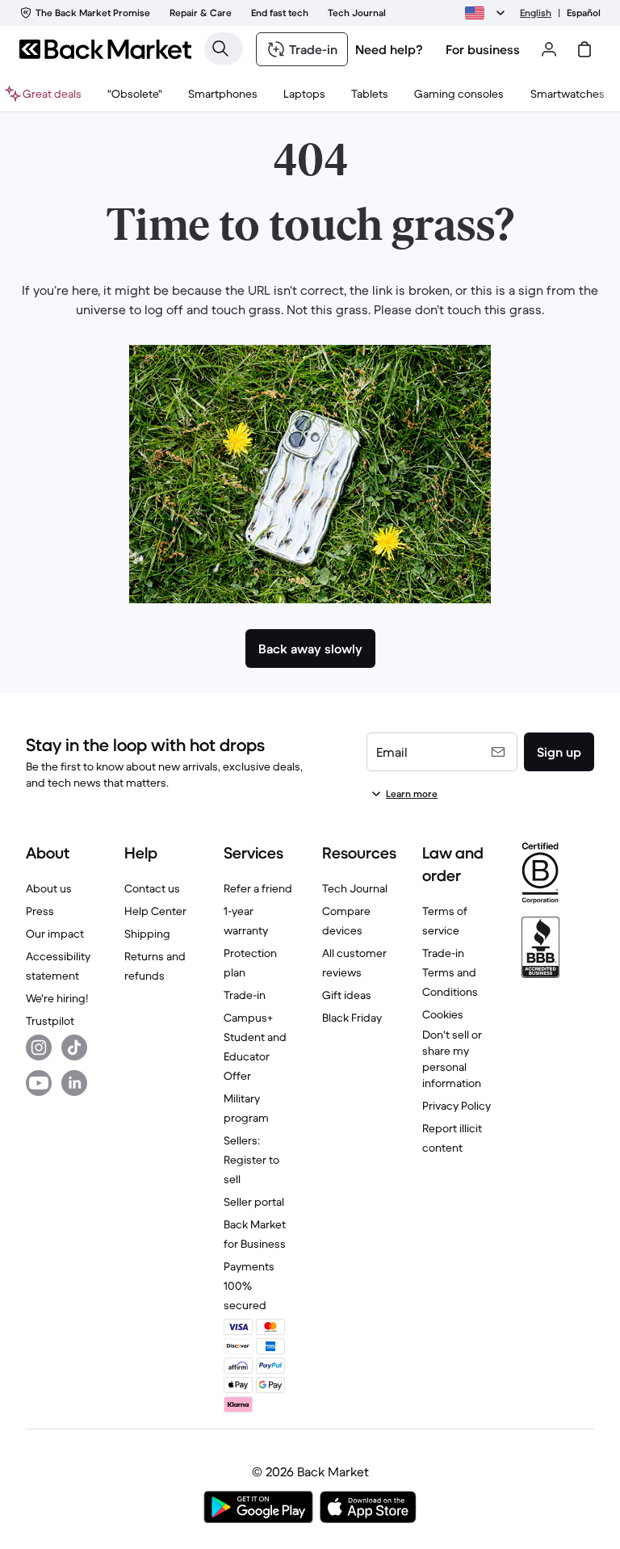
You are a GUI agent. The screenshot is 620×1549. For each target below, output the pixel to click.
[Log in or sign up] (549, 49)
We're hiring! (57, 998)
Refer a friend (258, 888)
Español (584, 12)
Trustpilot (50, 1021)
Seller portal (254, 1201)
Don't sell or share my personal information (452, 1058)
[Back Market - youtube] (39, 1083)
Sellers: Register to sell (251, 1159)
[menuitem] (223, 93)
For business (483, 49)
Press (40, 911)
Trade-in (245, 995)
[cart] (584, 49)
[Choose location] (487, 13)
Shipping (147, 933)
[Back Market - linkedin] (74, 1083)
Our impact (55, 933)
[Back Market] (105, 49)
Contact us (152, 888)
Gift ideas (346, 995)
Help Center (155, 911)
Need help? (389, 49)
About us (49, 888)
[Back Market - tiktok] (74, 1047)
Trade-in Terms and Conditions (450, 972)
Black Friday (352, 1017)
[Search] (220, 48)
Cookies (442, 1014)
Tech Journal (355, 888)
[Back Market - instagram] (39, 1047)
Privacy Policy (456, 1105)
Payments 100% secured (249, 1285)
